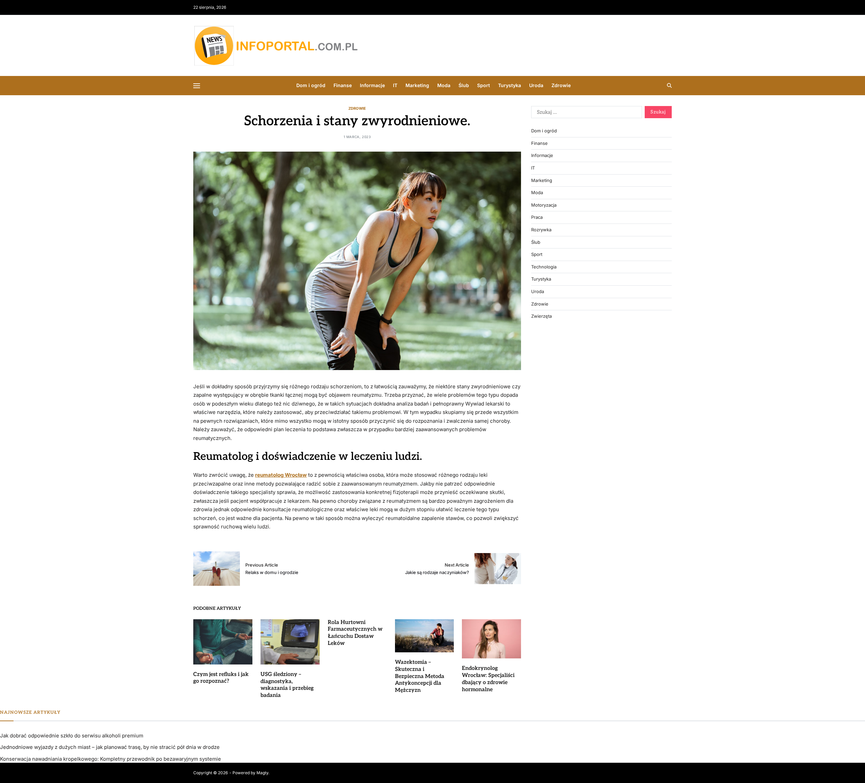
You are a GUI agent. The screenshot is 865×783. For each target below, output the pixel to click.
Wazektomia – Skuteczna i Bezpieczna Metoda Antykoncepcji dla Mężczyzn (419, 676)
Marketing (417, 85)
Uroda (536, 85)
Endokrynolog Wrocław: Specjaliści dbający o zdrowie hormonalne (488, 679)
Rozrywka (541, 229)
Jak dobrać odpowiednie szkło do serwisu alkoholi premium (71, 735)
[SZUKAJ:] (585, 113)
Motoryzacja (544, 205)
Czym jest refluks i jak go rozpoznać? (221, 678)
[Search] (669, 85)
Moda (443, 85)
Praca (537, 217)
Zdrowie (561, 85)
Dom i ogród (310, 85)
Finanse (342, 85)
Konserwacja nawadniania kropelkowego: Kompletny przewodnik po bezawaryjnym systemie (110, 759)
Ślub (464, 85)
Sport (483, 85)
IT (395, 85)
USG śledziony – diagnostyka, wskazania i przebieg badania (287, 685)
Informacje (372, 85)
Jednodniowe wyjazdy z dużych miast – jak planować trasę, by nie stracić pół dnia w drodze (110, 747)
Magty (262, 772)
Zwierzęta (541, 316)
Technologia (544, 266)
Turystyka (509, 85)
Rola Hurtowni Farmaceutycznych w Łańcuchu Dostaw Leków (355, 633)
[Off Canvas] (196, 85)
